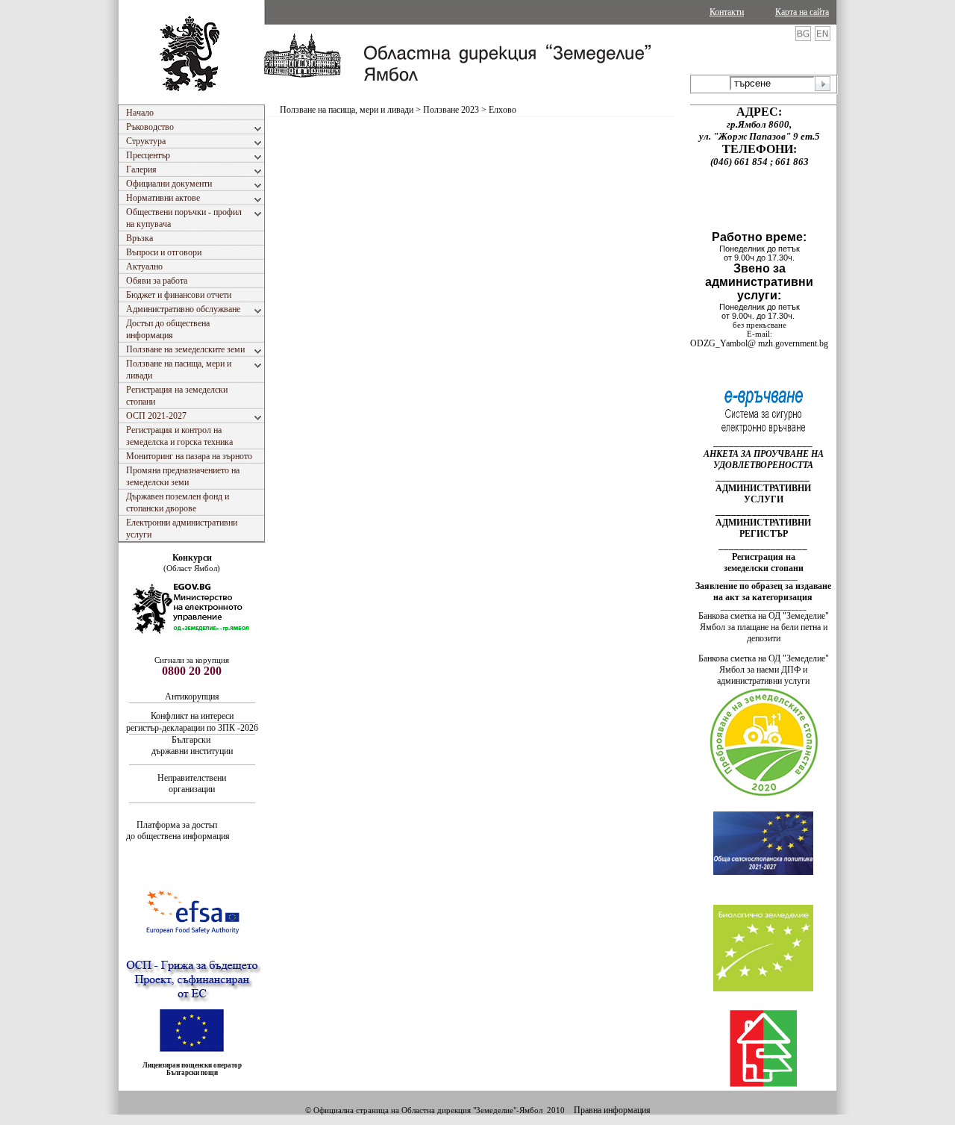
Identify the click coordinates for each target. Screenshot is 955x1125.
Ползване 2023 (451, 110)
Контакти (727, 12)
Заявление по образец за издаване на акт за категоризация (763, 591)
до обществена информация (178, 836)
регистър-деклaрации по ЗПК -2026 (192, 728)
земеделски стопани (764, 568)
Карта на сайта (802, 12)
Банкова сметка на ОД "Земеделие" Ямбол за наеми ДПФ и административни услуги (763, 669)
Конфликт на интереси (192, 716)
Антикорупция (193, 696)
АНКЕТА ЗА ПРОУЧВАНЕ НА (764, 454)
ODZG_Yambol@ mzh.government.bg (759, 343)
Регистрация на (763, 557)
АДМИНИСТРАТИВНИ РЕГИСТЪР (763, 528)
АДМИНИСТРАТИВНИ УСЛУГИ (763, 494)
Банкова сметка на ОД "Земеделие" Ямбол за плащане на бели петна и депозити (763, 627)
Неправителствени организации (191, 783)
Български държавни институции (192, 745)
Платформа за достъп (178, 825)
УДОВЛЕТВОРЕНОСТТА (763, 465)
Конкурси (192, 557)
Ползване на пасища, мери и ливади (346, 110)
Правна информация (612, 1110)
